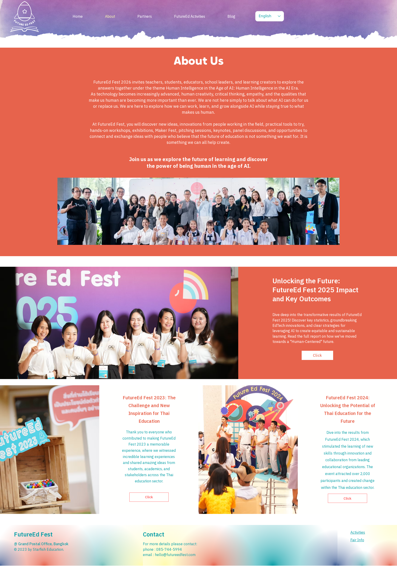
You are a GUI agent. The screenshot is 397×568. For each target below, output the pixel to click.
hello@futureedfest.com (175, 554)
